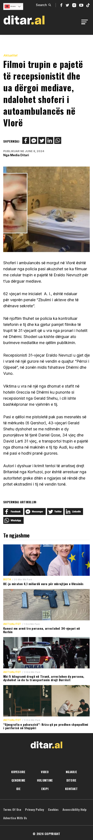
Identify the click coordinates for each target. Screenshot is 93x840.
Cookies (53, 809)
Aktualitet (10, 55)
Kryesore (18, 771)
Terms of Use (12, 809)
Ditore (71, 780)
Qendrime (18, 780)
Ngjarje (71, 771)
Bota (7, 579)
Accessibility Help (75, 809)
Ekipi (44, 788)
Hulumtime (45, 780)
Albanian (13, 6)
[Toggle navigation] (86, 22)
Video (45, 771)
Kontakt (71, 788)
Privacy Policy (34, 809)
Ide (18, 788)
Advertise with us (15, 818)
